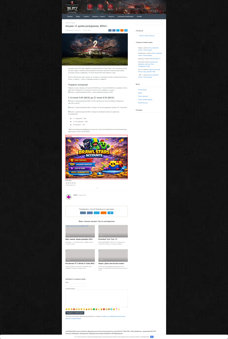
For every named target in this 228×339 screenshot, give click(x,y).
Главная (69, 16)
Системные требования (125, 16)
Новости (111, 16)
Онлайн (139, 16)
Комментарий (70, 289)
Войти (140, 93)
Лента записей (143, 96)
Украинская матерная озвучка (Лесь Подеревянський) (148, 64)
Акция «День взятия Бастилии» (111, 263)
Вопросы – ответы (98, 16)
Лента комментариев (145, 99)
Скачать (86, 16)
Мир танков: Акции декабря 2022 (79, 239)
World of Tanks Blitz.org (146, 36)
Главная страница (70, 22)
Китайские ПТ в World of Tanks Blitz (79, 263)
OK (152, 336)
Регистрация (142, 90)
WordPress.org (142, 103)
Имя (66, 282)
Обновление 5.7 (155, 59)
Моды (78, 16)
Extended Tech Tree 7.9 (107, 239)
